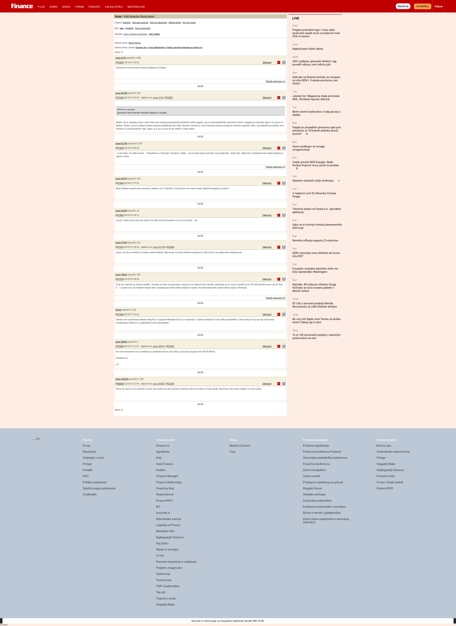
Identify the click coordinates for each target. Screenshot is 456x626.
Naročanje (89, 451)
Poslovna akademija (316, 445)
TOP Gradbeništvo (168, 586)
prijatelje (129, 28)
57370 (120, 247)
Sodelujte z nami (93, 457)
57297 (120, 62)
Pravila (143, 16)
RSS (86, 476)
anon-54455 (121, 210)
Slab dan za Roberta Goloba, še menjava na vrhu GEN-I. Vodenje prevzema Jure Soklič (316, 80)
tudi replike (154, 34)
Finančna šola (165, 488)
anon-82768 (121, 93)
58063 (120, 383)
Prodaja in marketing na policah (323, 482)
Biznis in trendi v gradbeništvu (322, 512)
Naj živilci (162, 543)
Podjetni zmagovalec (169, 567)
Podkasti (94, 6)
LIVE (42, 6)
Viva (232, 451)
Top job (160, 592)
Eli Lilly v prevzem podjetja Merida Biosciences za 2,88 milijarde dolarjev (314, 305)
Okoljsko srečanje (314, 494)
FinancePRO (164, 500)
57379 (120, 279)
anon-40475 (121, 178)
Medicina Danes (240, 445)
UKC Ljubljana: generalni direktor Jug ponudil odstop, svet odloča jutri (314, 63)
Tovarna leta (164, 580)
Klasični (127, 22)
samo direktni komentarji (135, 34)
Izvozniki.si (163, 512)
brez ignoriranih (143, 28)
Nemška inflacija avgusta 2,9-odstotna (315, 240)
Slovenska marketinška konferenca (325, 457)
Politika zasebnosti (95, 482)
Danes (54, 6)
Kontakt (87, 470)
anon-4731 (120, 58)
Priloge (87, 463)
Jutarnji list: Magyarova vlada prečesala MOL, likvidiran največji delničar (316, 97)
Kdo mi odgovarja (158, 22)
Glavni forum (134, 43)
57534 (120, 346)
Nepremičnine (165, 494)
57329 (120, 148)
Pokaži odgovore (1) (275, 81)
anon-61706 (121, 143)
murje (118, 310)
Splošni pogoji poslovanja (99, 488)
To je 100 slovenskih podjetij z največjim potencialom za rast (316, 336)
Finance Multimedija (169, 482)
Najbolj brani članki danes (307, 48)
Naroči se (403, 6)
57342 (120, 183)
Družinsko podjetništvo (317, 500)
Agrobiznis (163, 451)
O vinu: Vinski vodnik (390, 482)
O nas (86, 445)
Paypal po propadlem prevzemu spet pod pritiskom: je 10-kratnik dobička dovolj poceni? (316, 130)
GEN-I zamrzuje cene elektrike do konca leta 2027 (316, 254)
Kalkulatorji (114, 6)
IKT (158, 506)
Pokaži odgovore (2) (275, 298)
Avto (159, 457)
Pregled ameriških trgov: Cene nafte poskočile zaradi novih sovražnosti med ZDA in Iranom (316, 33)
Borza (66, 6)
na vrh (200, 86)
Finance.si (162, 445)
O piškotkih (90, 494)
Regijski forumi (312, 488)
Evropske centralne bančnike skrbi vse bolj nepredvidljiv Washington (315, 270)
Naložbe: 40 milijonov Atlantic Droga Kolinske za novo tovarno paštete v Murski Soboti (314, 288)
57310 (120, 97)
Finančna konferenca (316, 463)
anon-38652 (121, 342)
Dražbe (160, 470)
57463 (120, 314)
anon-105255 (122, 379)
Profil (126, 16)
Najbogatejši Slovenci (170, 537)
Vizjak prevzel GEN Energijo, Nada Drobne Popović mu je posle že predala (315, 164)
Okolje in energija (167, 549)
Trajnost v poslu (166, 598)
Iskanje (150, 16)
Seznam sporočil (140, 22)
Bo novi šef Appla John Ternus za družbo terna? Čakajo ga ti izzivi (316, 320)
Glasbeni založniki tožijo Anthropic (313, 180)
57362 (120, 215)
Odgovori (267, 62)
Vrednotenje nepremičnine (393, 451)
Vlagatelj (422, 6)
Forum (79, 6)
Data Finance (164, 463)
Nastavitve (134, 16)
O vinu (160, 555)
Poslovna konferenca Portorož (322, 451)
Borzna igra (384, 445)
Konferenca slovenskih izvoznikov (324, 506)
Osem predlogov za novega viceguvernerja (308, 148)
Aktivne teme (175, 22)
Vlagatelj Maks (165, 604)
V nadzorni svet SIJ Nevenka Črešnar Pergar (314, 195)
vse (122, 28)
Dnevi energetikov (314, 470)
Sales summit (311, 476)
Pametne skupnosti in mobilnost (176, 561)
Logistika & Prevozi (168, 525)
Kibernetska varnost (168, 519)
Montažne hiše (165, 531)
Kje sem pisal (189, 22)
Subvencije (163, 573)
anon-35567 (121, 274)
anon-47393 (121, 242)
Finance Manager (167, 476)
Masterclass (136, 6)
